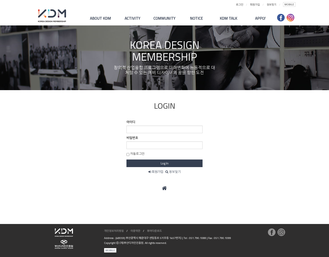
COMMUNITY (164, 18)
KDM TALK (228, 18)
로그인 (239, 4)
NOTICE (196, 18)
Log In (165, 163)
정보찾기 (271, 4)
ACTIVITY (132, 18)
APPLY (260, 18)
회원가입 (255, 4)
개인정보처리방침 (114, 231)
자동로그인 (137, 153)
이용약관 (135, 231)
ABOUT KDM (100, 18)
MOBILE (289, 4)
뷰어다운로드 (154, 231)
